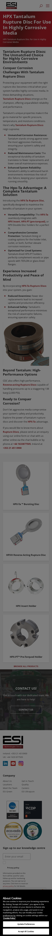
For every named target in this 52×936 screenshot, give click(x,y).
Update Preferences (26, 924)
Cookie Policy (9, 918)
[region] (26, 913)
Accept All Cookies (26, 931)
